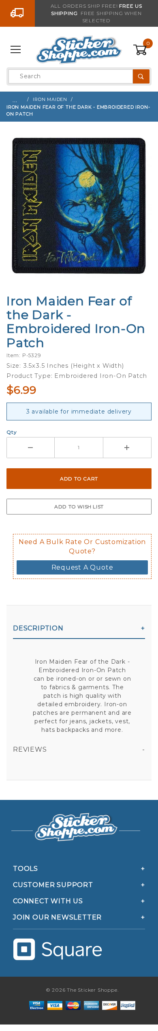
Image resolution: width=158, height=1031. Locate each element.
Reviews (30, 749)
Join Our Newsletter (57, 917)
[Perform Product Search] (141, 76)
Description (38, 628)
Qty (11, 432)
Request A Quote (82, 567)
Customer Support (53, 885)
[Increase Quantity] (127, 447)
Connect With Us (48, 901)
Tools (25, 868)
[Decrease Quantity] (30, 447)
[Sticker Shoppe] (79, 49)
